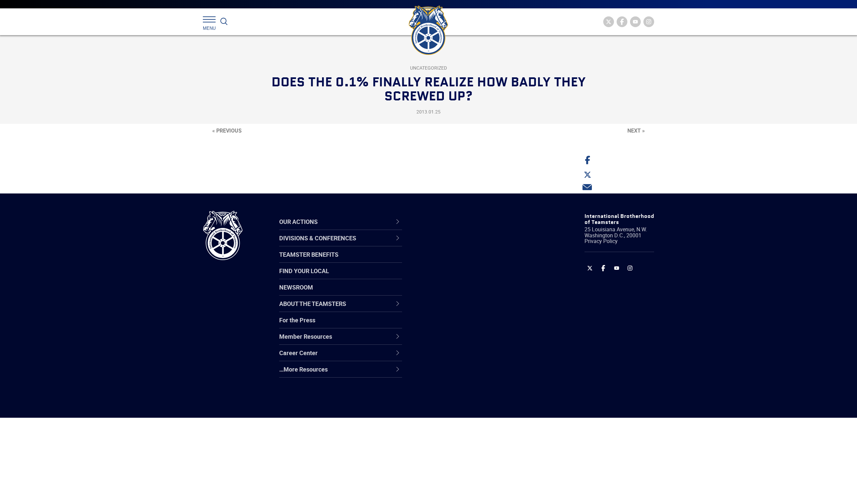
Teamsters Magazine (453, 260)
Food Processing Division (458, 357)
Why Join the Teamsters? (459, 244)
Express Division (447, 341)
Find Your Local (304, 271)
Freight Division (445, 373)
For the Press (297, 320)
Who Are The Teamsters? (459, 244)
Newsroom (296, 287)
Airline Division (444, 244)
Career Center (448, 221)
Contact (436, 244)
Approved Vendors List (455, 309)
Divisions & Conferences (463, 221)
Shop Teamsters (447, 276)
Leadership (440, 260)
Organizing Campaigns (455, 244)
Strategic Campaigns (453, 260)
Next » (636, 130)
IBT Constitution (446, 309)
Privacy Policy (601, 241)
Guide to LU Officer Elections (463, 325)
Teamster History (448, 276)
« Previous (227, 130)
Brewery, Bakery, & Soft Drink (463, 276)
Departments (443, 293)
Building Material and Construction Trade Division (471, 293)
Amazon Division (447, 260)
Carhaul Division (446, 309)
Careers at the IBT (449, 260)
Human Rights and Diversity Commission (462, 389)
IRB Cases (439, 325)
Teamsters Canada (451, 293)
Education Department (455, 260)
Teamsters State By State (459, 244)
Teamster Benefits (308, 254)
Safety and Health (449, 276)
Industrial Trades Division (458, 405)
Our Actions (444, 221)
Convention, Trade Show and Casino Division (473, 325)
